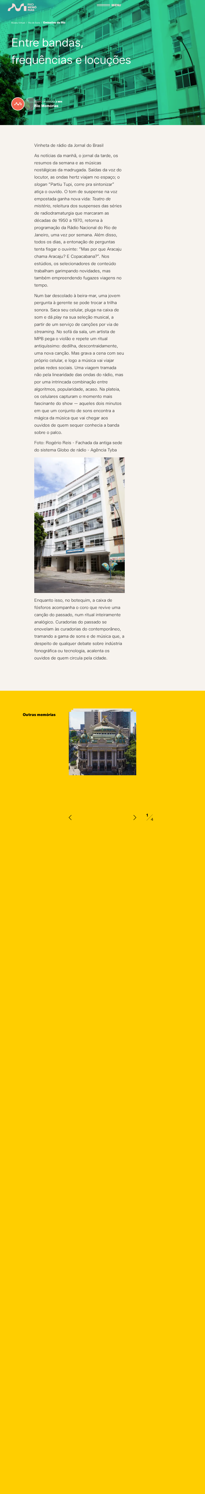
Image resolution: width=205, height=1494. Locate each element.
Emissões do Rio (54, 22)
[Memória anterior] (70, 817)
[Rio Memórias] (22, 7)
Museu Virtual (18, 23)
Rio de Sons (34, 23)
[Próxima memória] (135, 817)
